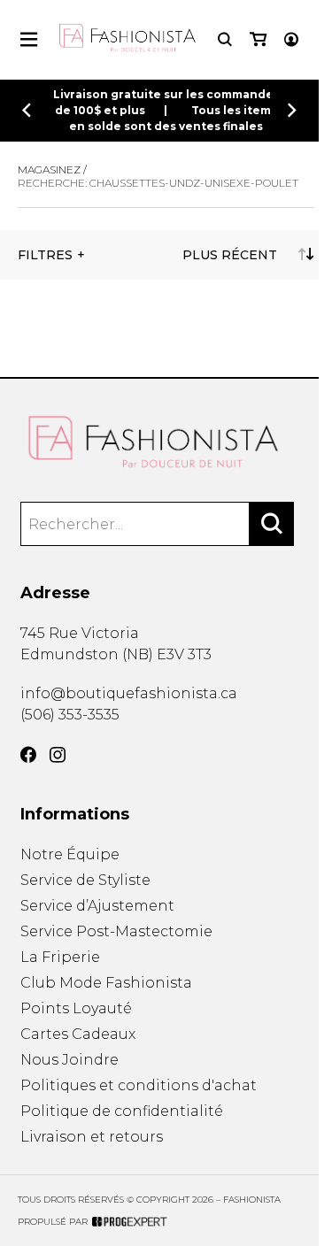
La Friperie (60, 957)
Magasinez (49, 169)
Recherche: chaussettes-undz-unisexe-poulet (158, 182)
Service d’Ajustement (97, 905)
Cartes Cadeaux (77, 1034)
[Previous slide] (26, 118)
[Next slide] (292, 118)
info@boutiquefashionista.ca (128, 693)
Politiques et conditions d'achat (138, 1085)
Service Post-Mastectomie (116, 931)
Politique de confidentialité (121, 1111)
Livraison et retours (91, 1136)
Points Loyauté (76, 1008)
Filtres (45, 255)
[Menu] (28, 39)
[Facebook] (28, 755)
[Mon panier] (258, 39)
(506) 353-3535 (70, 714)
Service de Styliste (85, 880)
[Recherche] (225, 39)
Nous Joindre (69, 1059)
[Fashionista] (165, 442)
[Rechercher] (272, 524)
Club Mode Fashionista (106, 982)
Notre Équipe (70, 854)
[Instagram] (58, 755)
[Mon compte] (291, 39)
